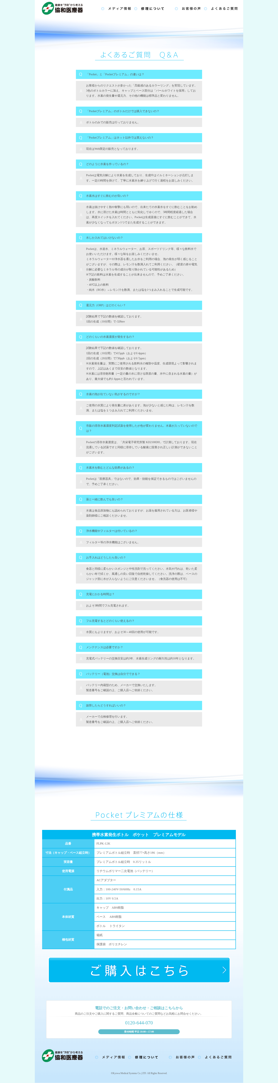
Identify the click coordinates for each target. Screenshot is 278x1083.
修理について (152, 8)
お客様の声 (187, 8)
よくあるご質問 (220, 8)
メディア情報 (116, 8)
